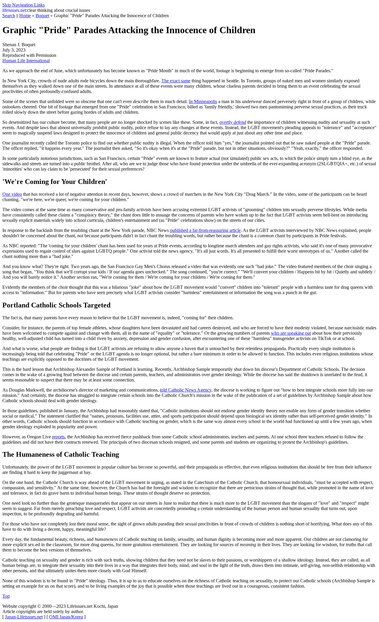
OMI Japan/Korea (66, 616)
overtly (232, 122)
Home (25, 15)
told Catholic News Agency (185, 389)
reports (58, 436)
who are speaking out (291, 333)
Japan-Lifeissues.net (24, 616)
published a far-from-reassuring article (205, 230)
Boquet (42, 15)
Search (8, 15)
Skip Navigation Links (23, 4)
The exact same (175, 80)
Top (6, 596)
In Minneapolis (203, 101)
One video (12, 194)
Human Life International (26, 60)
